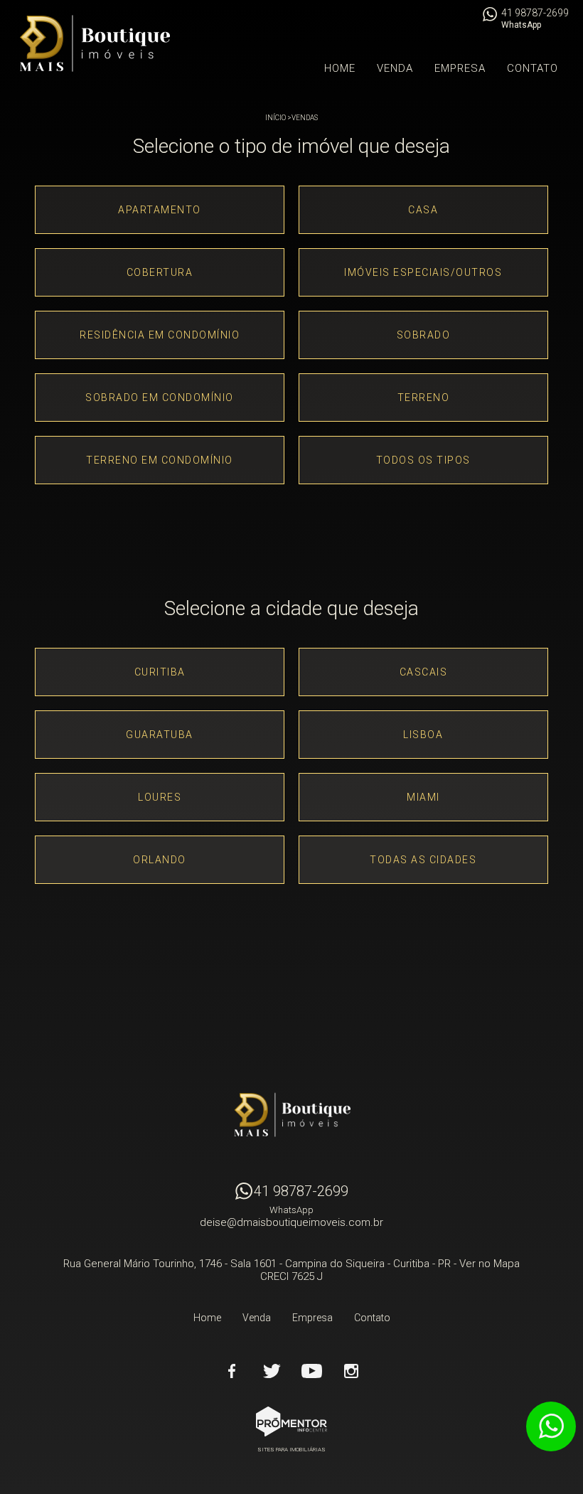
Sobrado (424, 335)
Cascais (424, 672)
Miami (423, 797)
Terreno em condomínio (159, 460)
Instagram (351, 1371)
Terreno (423, 397)
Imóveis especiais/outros (423, 272)
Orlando (159, 859)
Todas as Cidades (423, 859)
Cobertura (160, 272)
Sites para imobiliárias (291, 1449)
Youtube (311, 1371)
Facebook (232, 1371)
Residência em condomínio (160, 335)
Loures (159, 797)
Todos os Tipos (423, 460)
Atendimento (551, 1426)
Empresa (460, 68)
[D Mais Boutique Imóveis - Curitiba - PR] (94, 43)
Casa (423, 209)
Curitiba (160, 672)
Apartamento (159, 209)
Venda (395, 68)
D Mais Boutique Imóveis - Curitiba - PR (291, 1115)
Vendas (305, 118)
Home (339, 68)
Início (275, 118)
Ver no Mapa (489, 1263)
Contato (532, 68)
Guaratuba (159, 734)
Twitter (271, 1371)
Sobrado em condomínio (159, 397)
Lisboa (423, 734)
